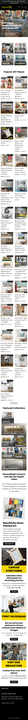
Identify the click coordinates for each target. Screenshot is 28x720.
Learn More (14, 591)
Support (5, 688)
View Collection (9, 543)
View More (14, 403)
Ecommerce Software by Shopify (14, 718)
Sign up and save (9, 694)
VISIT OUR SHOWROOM (9, 34)
